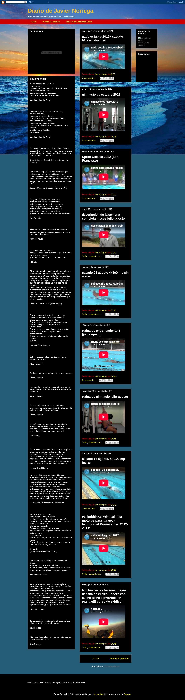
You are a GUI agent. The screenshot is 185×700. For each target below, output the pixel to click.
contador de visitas (143, 44)
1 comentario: (88, 380)
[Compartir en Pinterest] (112, 78)
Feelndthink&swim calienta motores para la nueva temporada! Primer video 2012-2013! (105, 522)
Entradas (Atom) (112, 666)
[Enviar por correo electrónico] (101, 78)
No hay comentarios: (91, 256)
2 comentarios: (89, 140)
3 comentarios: (89, 198)
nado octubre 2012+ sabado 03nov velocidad (102, 38)
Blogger (127, 694)
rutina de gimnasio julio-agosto (105, 396)
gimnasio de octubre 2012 (101, 94)
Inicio (33, 22)
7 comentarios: (89, 78)
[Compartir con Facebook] (109, 78)
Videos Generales (51, 22)
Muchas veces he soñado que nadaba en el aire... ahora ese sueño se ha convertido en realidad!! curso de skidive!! (104, 595)
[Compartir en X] (107, 78)
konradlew (98, 694)
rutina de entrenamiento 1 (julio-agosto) (101, 332)
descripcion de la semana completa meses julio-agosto (103, 216)
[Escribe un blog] (104, 78)
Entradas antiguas (119, 658)
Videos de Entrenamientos (79, 22)
